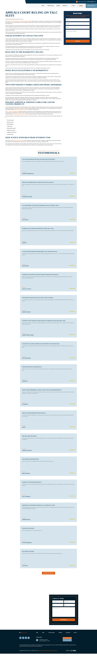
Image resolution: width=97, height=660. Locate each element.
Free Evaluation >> (91, 5)
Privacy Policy (48, 650)
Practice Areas (50, 5)
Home (37, 632)
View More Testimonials (48, 573)
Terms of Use (54, 650)
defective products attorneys (18, 140)
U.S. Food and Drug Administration (13, 111)
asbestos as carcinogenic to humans (20, 109)
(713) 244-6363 (68, 640)
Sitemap (39, 650)
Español (81, 5)
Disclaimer (44, 650)
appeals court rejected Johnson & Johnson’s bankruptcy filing (18, 21)
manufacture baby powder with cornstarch (21, 113)
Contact (73, 5)
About (43, 5)
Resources (64, 5)
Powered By (68, 650)
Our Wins (58, 5)
